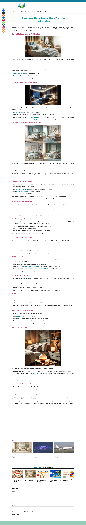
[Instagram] (3, 27)
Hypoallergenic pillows (18, 75)
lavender (39, 207)
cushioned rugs (36, 266)
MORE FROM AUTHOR (48, 467)
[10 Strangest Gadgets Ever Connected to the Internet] (43, 447)
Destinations (23, 11)
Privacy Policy (32, 0)
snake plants (44, 207)
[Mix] (3, 29)
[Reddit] (3, 15)
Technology (39, 11)
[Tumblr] (3, 25)
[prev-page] (12, 484)
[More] (3, 32)
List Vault (45, 11)
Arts (18, 11)
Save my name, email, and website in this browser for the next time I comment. (28, 511)
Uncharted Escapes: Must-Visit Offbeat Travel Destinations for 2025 (55, 480)
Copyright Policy (26, 0)
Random (33, 11)
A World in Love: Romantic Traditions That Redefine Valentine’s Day (16, 480)
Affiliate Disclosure (37, 0)
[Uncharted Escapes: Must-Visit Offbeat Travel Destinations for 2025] (55, 474)
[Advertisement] (43, 421)
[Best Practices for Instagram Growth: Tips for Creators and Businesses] (43, 474)
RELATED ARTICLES (37, 467)
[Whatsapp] (3, 22)
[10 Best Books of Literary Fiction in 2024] (68, 474)
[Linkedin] (3, 18)
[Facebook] (3, 10)
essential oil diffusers (46, 268)
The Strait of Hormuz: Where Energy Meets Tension (64, 462)
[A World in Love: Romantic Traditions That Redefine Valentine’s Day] (17, 474)
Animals (14, 11)
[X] (3, 13)
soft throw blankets (27, 266)
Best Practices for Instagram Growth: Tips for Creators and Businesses (26, 462)
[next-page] (14, 484)
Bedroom (16, 14)
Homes (29, 11)
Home (13, 14)
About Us (22, 0)
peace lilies (50, 207)
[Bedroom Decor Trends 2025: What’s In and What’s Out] (22, 447)
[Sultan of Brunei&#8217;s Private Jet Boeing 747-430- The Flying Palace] (64, 447)
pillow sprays (35, 373)
